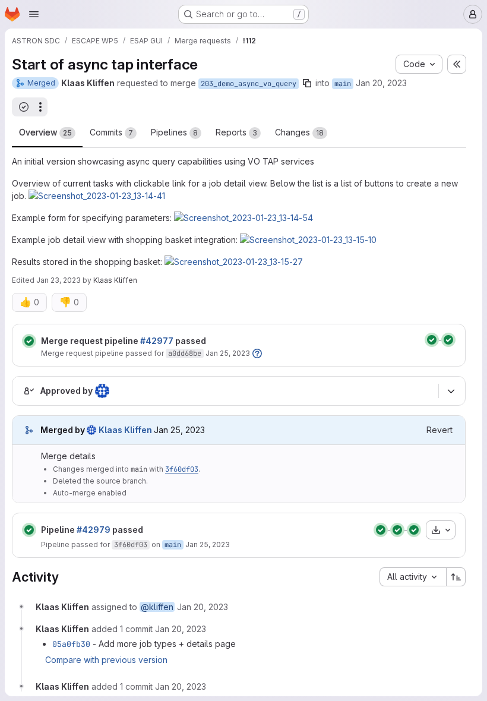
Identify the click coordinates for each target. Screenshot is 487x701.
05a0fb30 (71, 644)
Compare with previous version (106, 660)
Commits (111, 132)
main (342, 84)
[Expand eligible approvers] (451, 391)
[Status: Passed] (29, 341)
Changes (299, 132)
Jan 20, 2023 (381, 83)
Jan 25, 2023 (227, 353)
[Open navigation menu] (33, 14)
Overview (45, 132)
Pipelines (174, 132)
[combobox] (413, 576)
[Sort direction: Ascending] (456, 576)
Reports (236, 132)
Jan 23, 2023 (58, 280)
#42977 (156, 341)
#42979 (93, 530)
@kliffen (157, 607)
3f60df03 (181, 469)
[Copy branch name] (307, 83)
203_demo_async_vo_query (248, 84)
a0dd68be (184, 353)
